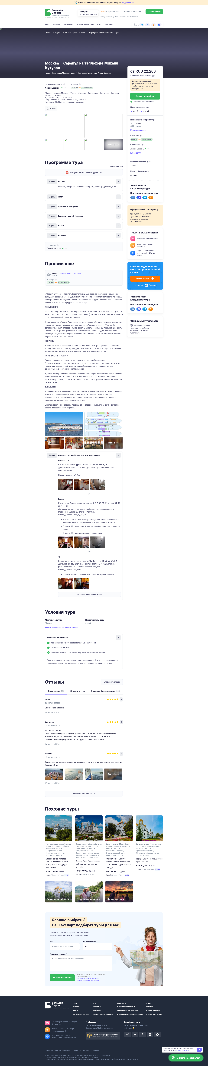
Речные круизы (71, 33)
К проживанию (137, 130)
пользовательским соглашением (88, 980)
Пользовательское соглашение (57, 1050)
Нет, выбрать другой (90, 14)
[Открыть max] (157, 1034)
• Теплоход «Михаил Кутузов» (69, 273)
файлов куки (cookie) (183, 1050)
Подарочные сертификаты (127, 1010)
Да (80, 14)
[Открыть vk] (135, 1034)
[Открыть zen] (150, 1034)
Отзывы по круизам (154, 1014)
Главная (48, 33)
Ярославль (92, 73)
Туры (47, 25)
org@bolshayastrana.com (104, 1028)
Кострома (56, 73)
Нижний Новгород (78, 73)
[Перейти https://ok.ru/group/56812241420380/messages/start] (150, 197)
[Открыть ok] (142, 1034)
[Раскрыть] (118, 196)
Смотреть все (116, 166)
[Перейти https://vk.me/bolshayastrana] (132, 197)
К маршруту (136, 153)
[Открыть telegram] (127, 1034)
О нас (99, 25)
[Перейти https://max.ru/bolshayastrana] (138, 197)
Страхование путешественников (130, 1014)
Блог (95, 1003)
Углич (100, 73)
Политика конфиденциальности (86, 1050)
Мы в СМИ (97, 1007)
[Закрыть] (118, 181)
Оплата (75, 1010)
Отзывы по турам (153, 1010)
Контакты (109, 25)
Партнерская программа (126, 1007)
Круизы (58, 33)
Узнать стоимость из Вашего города (62, 628)
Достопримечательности (103, 1014)
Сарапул (107, 73)
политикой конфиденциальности (88, 978)
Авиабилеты (68, 25)
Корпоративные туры (85, 25)
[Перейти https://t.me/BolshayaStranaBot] (144, 197)
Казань (48, 73)
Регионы (56, 25)
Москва (103, 12)
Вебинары (97, 1010)
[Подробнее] (64, 84)
